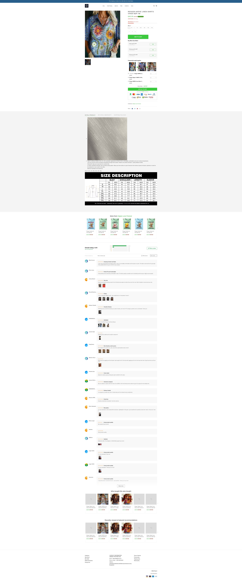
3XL (144, 27)
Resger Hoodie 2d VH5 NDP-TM (114, 232)
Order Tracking (109, 5)
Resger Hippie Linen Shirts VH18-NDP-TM (151, 507)
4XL (148, 27)
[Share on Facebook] (132, 108)
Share (129, 108)
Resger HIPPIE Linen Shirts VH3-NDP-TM (127, 507)
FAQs (121, 5)
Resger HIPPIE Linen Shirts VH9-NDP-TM (136, 81)
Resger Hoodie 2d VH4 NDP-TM (126, 232)
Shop (104, 5)
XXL (141, 27)
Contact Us (127, 5)
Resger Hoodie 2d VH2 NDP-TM (150, 232)
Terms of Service (137, 555)
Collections (87, 555)
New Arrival (87, 557)
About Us (116, 5)
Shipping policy (137, 559)
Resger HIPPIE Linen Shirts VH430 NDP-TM (138, 73)
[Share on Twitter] (134, 108)
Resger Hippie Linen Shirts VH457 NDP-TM (139, 507)
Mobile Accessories (89, 560)
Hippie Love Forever (137, 103)
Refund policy (136, 560)
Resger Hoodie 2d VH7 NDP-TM (90, 232)
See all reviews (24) (89, 249)
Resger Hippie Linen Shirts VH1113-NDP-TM (115, 507)
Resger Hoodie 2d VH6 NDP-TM (102, 232)
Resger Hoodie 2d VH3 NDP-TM (138, 232)
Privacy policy (136, 557)
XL (137, 27)
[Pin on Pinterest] (137, 108)
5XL (152, 27)
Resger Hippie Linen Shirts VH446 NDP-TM (90, 507)
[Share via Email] (139, 108)
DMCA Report (154, 571)
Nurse (132, 5)
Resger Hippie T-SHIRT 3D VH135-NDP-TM (136, 77)
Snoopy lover (87, 562)
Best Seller (87, 559)
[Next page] (158, 228)
